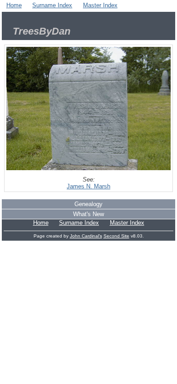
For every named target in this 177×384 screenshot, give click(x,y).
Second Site (116, 235)
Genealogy (88, 204)
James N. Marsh (88, 186)
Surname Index (52, 5)
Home (14, 5)
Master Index (100, 5)
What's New (88, 214)
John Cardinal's (86, 235)
